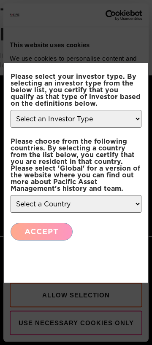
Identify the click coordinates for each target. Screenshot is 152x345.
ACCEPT (41, 231)
